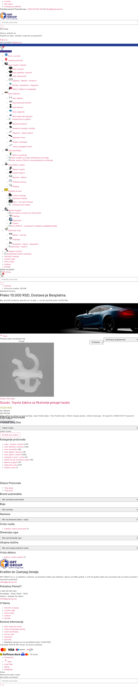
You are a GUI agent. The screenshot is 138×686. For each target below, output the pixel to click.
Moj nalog (8, 4)
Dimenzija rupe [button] (9, 532)
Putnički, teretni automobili (15, 529)
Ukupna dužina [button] (9, 542)
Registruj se (17, 42)
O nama (7, 1)
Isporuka (7, 639)
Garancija (8, 637)
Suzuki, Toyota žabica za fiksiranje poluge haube (35, 402)
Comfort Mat (9, 259)
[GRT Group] (9, 19)
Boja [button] (2, 504)
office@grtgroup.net (53, 9)
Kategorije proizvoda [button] (13, 439)
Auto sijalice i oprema (13, 452)
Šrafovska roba (10, 465)
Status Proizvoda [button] (10, 483)
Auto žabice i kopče (12, 454)
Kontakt (7, 267)
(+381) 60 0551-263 (35, 9)
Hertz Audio (9, 262)
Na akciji (9, 490)
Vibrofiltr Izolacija (11, 256)
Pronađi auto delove (10, 435)
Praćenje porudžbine (12, 6)
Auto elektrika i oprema (14, 447)
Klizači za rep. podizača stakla (16, 460)
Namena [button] (5, 514)
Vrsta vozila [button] (7, 524)
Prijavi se (3, 40)
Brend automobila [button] (11, 494)
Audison (7, 264)
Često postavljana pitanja (14, 629)
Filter (5, 336)
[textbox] (5, 431)
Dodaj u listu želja (7, 399)
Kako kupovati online (12, 626)
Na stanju (9, 488)
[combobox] (5, 431)
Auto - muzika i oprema (14, 444)
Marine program (10, 462)
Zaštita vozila (9, 467)
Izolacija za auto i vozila (14, 457)
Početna (7, 286)
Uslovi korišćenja (11, 632)
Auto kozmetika (10, 449)
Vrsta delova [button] (8, 552)
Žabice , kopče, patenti (13, 557)
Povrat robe (9, 634)
